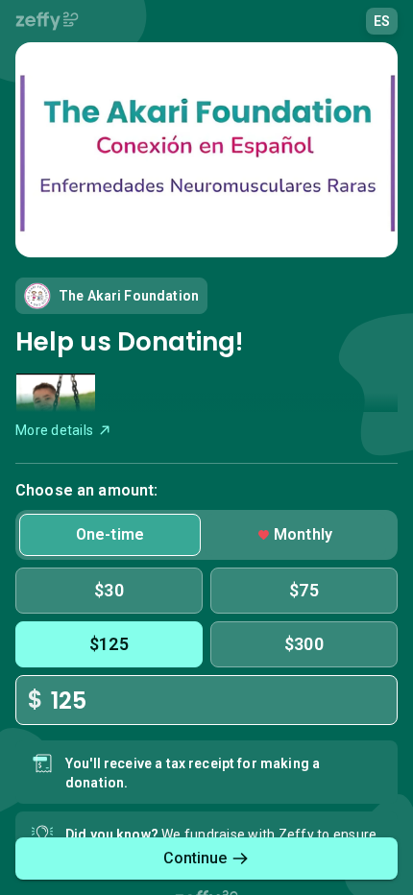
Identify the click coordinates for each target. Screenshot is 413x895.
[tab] (110, 535)
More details (54, 430)
